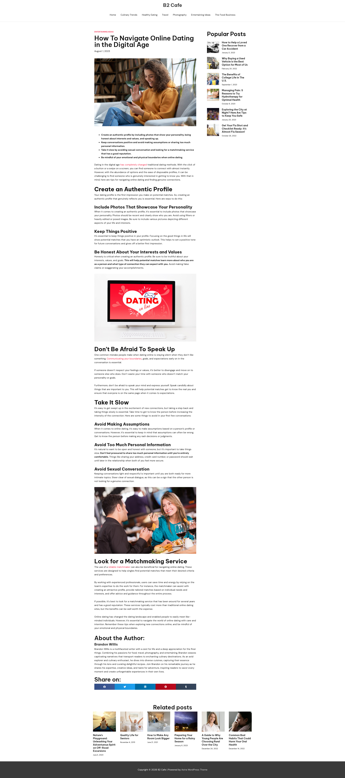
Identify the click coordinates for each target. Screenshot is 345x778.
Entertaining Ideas (201, 14)
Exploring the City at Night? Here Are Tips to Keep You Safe (234, 112)
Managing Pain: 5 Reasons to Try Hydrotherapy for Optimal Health (232, 95)
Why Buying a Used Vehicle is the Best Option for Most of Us (235, 61)
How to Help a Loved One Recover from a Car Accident (234, 45)
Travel (165, 14)
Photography (180, 14)
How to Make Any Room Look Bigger (158, 737)
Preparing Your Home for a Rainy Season (185, 738)
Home (113, 14)
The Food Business (225, 14)
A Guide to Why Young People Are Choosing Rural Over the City (212, 740)
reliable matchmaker (119, 566)
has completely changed (133, 164)
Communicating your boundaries (124, 358)
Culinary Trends (129, 14)
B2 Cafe (172, 5)
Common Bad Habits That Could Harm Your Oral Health (240, 740)
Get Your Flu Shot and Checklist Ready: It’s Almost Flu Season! (235, 128)
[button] (104, 687)
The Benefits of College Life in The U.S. (233, 77)
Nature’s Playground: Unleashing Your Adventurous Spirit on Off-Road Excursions (104, 743)
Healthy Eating (149, 14)
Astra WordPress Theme (194, 769)
